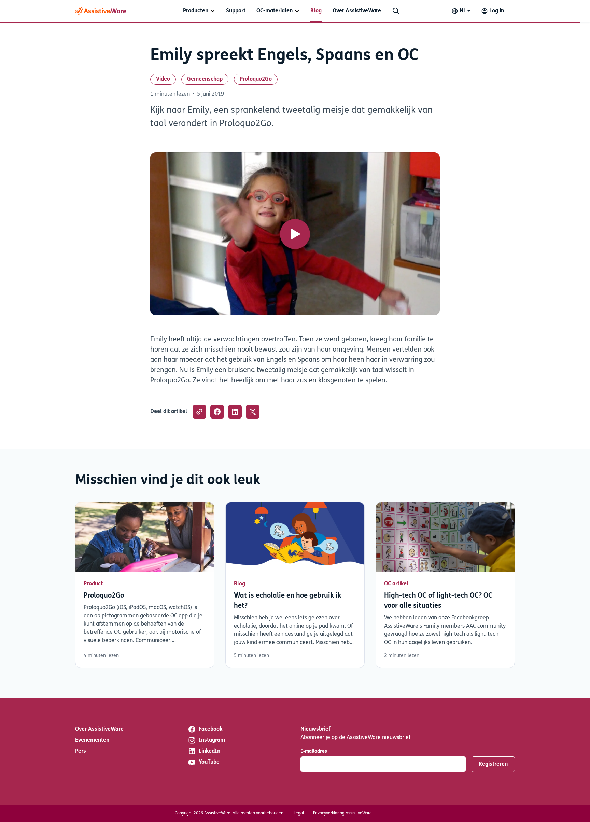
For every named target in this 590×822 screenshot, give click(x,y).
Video (163, 79)
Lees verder (145, 584)
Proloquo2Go (256, 79)
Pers (80, 751)
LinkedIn (209, 751)
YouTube (209, 762)
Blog (316, 11)
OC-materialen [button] (274, 11)
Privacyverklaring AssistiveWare (342, 813)
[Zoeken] (396, 11)
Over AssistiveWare (357, 11)
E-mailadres (313, 751)
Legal (299, 813)
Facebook (210, 729)
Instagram (212, 740)
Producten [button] (195, 11)
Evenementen (92, 740)
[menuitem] (199, 11)
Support (235, 11)
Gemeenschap (205, 79)
